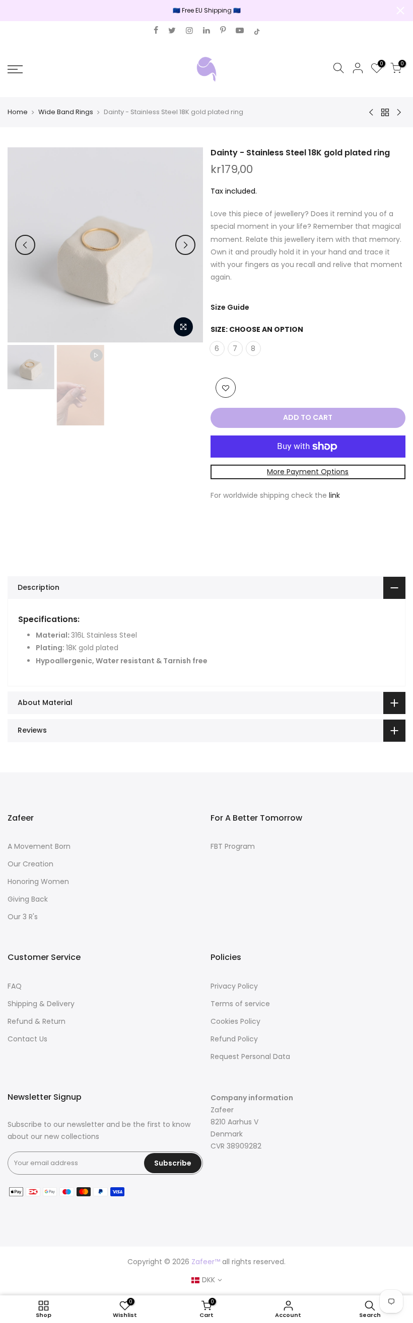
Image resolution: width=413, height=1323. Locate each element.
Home (18, 112)
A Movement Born (39, 846)
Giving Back (28, 899)
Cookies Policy (235, 1021)
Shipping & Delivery (41, 1004)
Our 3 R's (23, 917)
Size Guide (230, 307)
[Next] (185, 245)
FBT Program (233, 846)
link (334, 495)
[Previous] (25, 245)
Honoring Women (38, 881)
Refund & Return (36, 1021)
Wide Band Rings (65, 112)
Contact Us (27, 1039)
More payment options (308, 472)
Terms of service (240, 1004)
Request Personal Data (250, 1056)
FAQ (15, 986)
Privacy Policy (234, 986)
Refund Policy (234, 1039)
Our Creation (30, 864)
